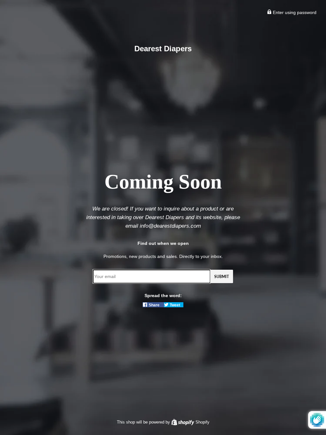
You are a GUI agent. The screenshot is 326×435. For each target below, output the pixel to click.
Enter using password (294, 12)
